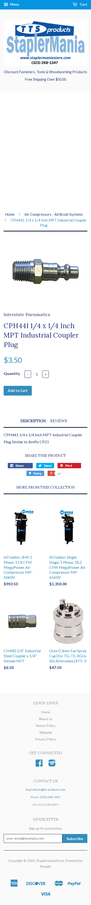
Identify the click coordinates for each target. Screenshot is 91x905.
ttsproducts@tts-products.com (45, 789)
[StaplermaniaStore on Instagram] (52, 765)
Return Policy (46, 726)
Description (33, 421)
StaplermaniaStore (50, 861)
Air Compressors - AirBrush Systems (54, 214)
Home (10, 214)
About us (45, 719)
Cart (83, 4)
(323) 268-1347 (50, 797)
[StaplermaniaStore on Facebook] (39, 765)
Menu (14, 4)
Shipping (45, 732)
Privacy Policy (45, 739)
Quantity (12, 373)
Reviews (58, 421)
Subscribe (74, 838)
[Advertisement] (45, 151)
